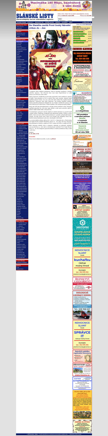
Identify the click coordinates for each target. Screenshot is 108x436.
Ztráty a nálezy (20, 113)
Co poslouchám (20, 161)
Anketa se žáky (20, 218)
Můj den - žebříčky (21, 227)
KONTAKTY (30, 22)
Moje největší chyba (21, 183)
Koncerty (19, 89)
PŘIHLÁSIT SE (87, 22)
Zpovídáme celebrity (21, 64)
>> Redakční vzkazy (21, 127)
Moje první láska (20, 196)
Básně (18, 214)
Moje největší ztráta (21, 180)
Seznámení (19, 117)
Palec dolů (19, 237)
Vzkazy (18, 82)
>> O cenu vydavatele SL (22, 125)
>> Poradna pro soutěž (22, 128)
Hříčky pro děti (20, 107)
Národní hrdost (20, 193)
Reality (18, 120)
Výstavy (18, 94)
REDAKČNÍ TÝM (39, 22)
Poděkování (19, 81)
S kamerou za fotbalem (22, 262)
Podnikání (19, 66)
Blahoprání (19, 79)
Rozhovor (19, 216)
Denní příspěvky (20, 229)
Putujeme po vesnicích (22, 49)
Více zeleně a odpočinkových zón (80, 41)
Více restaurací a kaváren (79, 30)
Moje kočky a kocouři (21, 141)
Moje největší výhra (21, 178)
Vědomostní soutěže (21, 102)
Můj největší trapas (21, 181)
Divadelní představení (21, 92)
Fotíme (18, 242)
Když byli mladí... (20, 62)
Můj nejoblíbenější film (22, 163)
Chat (18, 267)
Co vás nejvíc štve (21, 257)
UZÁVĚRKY (65, 22)
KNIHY (71, 22)
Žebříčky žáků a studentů (22, 133)
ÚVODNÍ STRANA (21, 22)
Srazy (18, 84)
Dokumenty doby (20, 59)
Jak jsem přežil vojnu (21, 255)
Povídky (18, 211)
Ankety (18, 36)
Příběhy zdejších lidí (21, 48)
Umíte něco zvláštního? (22, 208)
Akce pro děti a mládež (78, 35)
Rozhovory (19, 46)
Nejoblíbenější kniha (21, 194)
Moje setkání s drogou (21, 158)
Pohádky (19, 213)
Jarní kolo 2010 (20, 231)
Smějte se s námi (20, 105)
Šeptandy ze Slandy (21, 67)
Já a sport (19, 198)
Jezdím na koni (20, 145)
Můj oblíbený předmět (21, 160)
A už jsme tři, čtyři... (21, 252)
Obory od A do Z (20, 26)
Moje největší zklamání (22, 188)
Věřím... (18, 155)
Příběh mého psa (20, 140)
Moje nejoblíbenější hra (22, 165)
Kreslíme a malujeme (21, 246)
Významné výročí (20, 72)
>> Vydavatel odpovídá (22, 132)
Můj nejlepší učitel (21, 254)
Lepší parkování (76, 39)
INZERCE (57, 22)
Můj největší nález (21, 171)
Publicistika (19, 43)
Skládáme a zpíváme (21, 247)
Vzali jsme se (20, 251)
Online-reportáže (20, 69)
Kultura (18, 53)
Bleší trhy (19, 118)
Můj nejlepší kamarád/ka (22, 146)
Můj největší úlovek (21, 137)
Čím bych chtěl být (21, 156)
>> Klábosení (20, 130)
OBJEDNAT (19, 28)
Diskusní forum (20, 269)
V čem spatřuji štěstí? (21, 168)
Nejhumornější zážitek (21, 173)
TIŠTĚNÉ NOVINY (49, 22)
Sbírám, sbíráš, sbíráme (22, 138)
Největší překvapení (21, 175)
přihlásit (53, 138)
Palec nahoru (20, 236)
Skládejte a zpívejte (21, 206)
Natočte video (20, 203)
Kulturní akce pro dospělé (79, 33)
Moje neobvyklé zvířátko (22, 143)
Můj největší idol (20, 150)
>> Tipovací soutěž (21, 135)
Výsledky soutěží (20, 104)
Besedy (18, 95)
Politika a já (19, 199)
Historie (18, 57)
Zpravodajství (20, 41)
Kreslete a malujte (21, 204)
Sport (18, 54)
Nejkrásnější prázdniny (22, 189)
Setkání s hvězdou (21, 151)
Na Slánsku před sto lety (22, 61)
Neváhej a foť (20, 201)
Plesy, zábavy (20, 90)
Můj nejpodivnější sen (21, 186)
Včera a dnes (20, 71)
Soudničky (19, 56)
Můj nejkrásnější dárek (22, 191)
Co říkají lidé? (20, 51)
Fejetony (19, 209)
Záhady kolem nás (21, 153)
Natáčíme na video (21, 244)
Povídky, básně (20, 241)
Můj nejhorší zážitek (21, 176)
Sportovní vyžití (76, 37)
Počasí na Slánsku (21, 34)
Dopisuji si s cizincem (21, 148)
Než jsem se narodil (21, 184)
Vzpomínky (19, 77)
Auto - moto (19, 112)
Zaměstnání (19, 115)
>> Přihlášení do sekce (22, 222)
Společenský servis (21, 33)
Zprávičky (19, 44)
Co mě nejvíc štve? (21, 166)
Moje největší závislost (22, 170)
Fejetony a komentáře (21, 239)
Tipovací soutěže (20, 100)
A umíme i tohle (20, 249)
